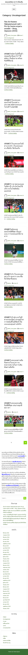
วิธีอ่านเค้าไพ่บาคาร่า (6, 474)
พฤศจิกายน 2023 (6, 543)
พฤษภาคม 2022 (6, 567)
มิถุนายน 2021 (6, 591)
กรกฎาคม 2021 (6, 589)
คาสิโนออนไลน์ (6, 623)
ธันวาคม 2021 (6, 578)
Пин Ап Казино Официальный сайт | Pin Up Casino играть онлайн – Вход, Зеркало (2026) (13, 26)
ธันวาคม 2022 (6, 552)
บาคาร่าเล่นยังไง (21, 456)
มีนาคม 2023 (6, 546)
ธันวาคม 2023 (6, 541)
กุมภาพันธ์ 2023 (6, 548)
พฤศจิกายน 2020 (7, 606)
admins (9, 283)
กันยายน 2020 (6, 608)
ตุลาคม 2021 (5, 582)
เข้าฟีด (4, 638)
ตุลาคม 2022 (5, 556)
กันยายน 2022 (6, 559)
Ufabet (4, 617)
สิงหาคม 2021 (6, 587)
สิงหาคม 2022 (6, 561)
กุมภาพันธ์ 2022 (6, 574)
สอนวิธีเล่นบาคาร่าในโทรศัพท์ (12, 485)
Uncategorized (10, 38)
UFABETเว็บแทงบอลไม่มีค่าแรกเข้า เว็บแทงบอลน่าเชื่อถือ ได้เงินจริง (14, 146)
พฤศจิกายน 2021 (6, 580)
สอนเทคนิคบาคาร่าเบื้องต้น (14, 2)
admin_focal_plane (12, 35)
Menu (14, 9)
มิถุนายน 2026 (6, 537)
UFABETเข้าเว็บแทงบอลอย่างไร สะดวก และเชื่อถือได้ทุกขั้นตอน (13, 276)
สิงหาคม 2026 (6, 533)
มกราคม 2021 (6, 602)
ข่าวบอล (4, 621)
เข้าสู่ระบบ (5, 636)
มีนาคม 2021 (6, 597)
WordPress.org (6, 642)
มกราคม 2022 (6, 576)
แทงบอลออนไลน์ (6, 627)
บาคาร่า (4, 625)
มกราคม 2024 (6, 539)
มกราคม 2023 (6, 550)
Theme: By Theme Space (14, 651)
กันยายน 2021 (6, 584)
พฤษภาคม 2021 (6, 593)
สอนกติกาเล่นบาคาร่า (17, 461)
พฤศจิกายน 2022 (6, 554)
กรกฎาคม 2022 (6, 563)
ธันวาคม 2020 (6, 604)
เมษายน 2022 (6, 569)
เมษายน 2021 (6, 595)
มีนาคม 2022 (6, 571)
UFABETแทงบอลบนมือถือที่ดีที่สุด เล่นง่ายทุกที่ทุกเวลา (13, 405)
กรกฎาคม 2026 (6, 535)
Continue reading (9, 43)
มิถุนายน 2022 (6, 565)
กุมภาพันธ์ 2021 (6, 600)
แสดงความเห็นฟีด (6, 640)
